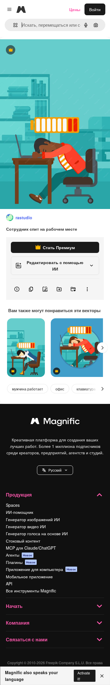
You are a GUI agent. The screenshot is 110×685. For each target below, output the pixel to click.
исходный (39, 50)
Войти (95, 9)
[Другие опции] (87, 289)
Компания (17, 622)
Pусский (55, 470)
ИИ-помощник (19, 512)
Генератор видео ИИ (26, 526)
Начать (14, 606)
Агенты (19, 555)
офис (59, 388)
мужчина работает (27, 388)
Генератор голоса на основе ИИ (37, 533)
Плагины (20, 562)
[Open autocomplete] (13, 25)
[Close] (102, 675)
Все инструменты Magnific (31, 591)
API (9, 584)
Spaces (13, 505)
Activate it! (83, 675)
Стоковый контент (23, 541)
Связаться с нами (27, 639)
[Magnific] (55, 422)
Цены (74, 9)
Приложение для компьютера (41, 569)
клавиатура (86, 388)
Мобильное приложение (29, 576)
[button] (55, 470)
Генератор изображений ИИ (33, 519)
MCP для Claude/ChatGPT (31, 548)
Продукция (19, 494)
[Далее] (102, 347)
